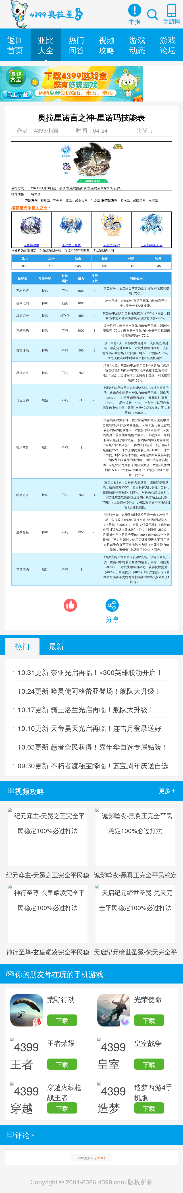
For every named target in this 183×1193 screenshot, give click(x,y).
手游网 (171, 13)
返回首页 (15, 44)
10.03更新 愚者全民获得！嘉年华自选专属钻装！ (93, 747)
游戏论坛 (168, 44)
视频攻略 (107, 44)
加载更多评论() (91, 1158)
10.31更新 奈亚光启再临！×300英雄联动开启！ (90, 672)
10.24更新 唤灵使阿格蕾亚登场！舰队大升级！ (89, 691)
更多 (167, 791)
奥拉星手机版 (47, 14)
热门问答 (76, 44)
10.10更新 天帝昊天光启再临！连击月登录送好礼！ (89, 729)
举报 (134, 21)
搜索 (152, 13)
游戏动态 (137, 44)
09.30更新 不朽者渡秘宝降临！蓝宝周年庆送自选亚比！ (93, 767)
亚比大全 (46, 44)
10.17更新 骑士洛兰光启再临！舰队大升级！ (86, 709)
